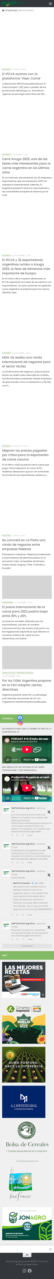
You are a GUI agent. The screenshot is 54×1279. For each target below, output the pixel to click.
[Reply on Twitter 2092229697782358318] (13, 915)
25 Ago (15, 847)
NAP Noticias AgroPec (23, 808)
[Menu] (50, 3)
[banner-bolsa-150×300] (27, 1161)
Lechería (6, 353)
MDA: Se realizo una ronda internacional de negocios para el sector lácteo (26, 361)
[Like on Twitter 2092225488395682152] (24, 940)
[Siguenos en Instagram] (24, 1271)
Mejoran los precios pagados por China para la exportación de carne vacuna (25, 454)
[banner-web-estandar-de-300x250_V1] (23, 1081)
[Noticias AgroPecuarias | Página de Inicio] (19, 3)
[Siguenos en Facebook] (30, 1271)
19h (13, 811)
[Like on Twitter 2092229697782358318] (23, 915)
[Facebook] (20, 717)
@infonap (41, 808)
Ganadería (7, 602)
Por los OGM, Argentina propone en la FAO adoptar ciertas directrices (26, 685)
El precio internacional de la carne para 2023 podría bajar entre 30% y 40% (25, 611)
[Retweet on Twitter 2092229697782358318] (18, 915)
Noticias (6, 535)
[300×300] (23, 1043)
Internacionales (25, 673)
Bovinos (6, 69)
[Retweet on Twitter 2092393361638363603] (18, 835)
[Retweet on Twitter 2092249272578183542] (18, 863)
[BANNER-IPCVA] (23, 997)
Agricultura (8, 673)
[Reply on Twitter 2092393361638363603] (13, 835)
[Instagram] (20, 723)
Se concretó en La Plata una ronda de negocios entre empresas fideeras (24, 544)
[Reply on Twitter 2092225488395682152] (13, 940)
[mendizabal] (23, 1117)
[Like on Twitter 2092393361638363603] (23, 835)
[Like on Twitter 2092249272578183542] (23, 863)
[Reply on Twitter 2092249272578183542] (13, 863)
